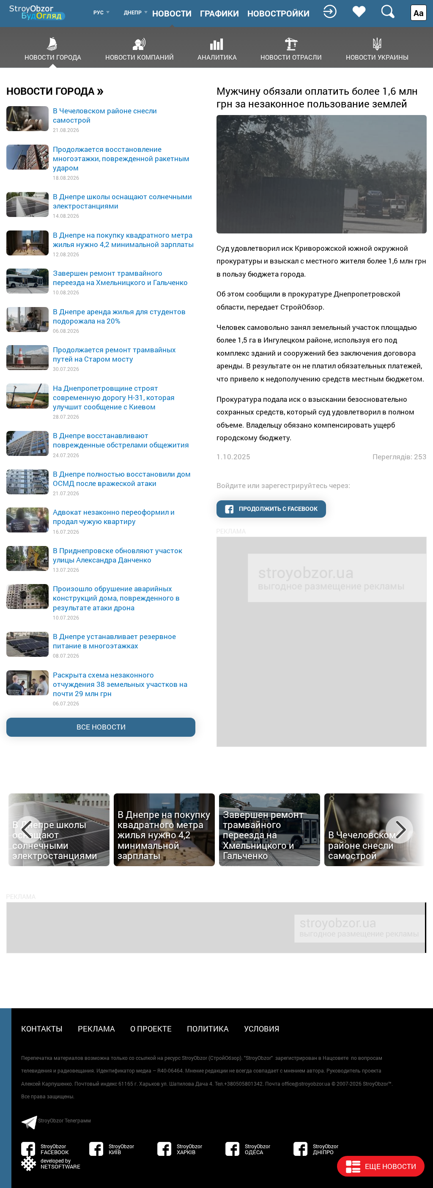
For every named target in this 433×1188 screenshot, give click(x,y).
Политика (208, 1028)
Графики (219, 13)
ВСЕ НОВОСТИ (101, 727)
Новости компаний (139, 56)
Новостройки (278, 13)
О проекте (151, 1028)
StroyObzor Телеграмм (64, 1120)
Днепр (133, 12)
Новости (172, 13)
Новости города (53, 56)
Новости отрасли (291, 56)
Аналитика (217, 56)
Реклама (96, 1028)
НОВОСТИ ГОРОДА (55, 90)
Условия (262, 1028)
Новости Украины (377, 56)
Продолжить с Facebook (278, 509)
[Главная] (38, 12)
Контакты (42, 1028)
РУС (98, 12)
